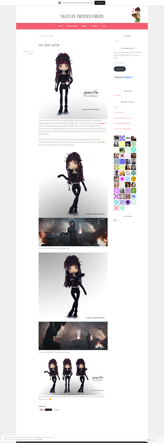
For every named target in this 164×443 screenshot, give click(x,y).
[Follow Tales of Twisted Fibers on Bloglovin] (123, 78)
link (47, 399)
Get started (99, 3)
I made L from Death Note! (122, 129)
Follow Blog (128, 48)
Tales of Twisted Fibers (82, 16)
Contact (95, 26)
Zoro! (115, 107)
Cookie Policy (38, 439)
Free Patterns (72, 26)
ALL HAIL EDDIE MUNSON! (122, 123)
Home (61, 26)
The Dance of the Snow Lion (123, 118)
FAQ (104, 26)
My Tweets (117, 95)
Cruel (102, 123)
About (84, 26)
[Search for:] (128, 41)
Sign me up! (120, 69)
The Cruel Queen (49, 45)
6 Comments (31, 54)
